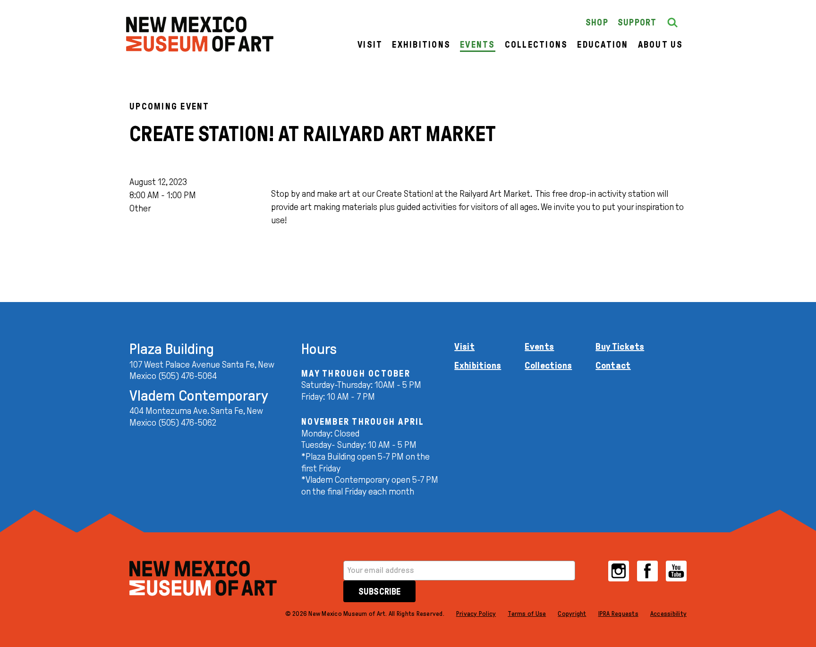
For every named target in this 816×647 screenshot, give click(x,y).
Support (637, 22)
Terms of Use (527, 613)
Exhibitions (421, 45)
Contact (613, 365)
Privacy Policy (476, 613)
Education (602, 45)
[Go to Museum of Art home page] (203, 578)
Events (477, 45)
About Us (660, 45)
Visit (369, 45)
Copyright (572, 613)
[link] (199, 34)
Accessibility (668, 613)
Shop (597, 22)
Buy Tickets (619, 346)
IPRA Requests (618, 613)
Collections (536, 45)
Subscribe (379, 592)
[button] (672, 22)
